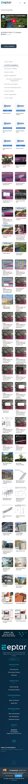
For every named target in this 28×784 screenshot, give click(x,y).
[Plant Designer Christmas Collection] (20, 457)
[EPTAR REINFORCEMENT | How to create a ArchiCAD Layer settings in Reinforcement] (7, 317)
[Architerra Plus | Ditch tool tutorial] (7, 229)
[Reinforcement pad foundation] (20, 107)
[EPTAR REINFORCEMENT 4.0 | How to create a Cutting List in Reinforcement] (7, 282)
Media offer (14, 703)
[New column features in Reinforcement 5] (7, 177)
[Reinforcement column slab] (7, 124)
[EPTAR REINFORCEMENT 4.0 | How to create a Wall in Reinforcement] (20, 264)
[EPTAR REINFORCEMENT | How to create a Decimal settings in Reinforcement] (7, 334)
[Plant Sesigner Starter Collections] (7, 457)
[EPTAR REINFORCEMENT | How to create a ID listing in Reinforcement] (7, 422)
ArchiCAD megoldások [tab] (11, 65)
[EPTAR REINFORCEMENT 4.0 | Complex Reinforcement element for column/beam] (7, 212)
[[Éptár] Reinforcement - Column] (20, 509)
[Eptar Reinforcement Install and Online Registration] (20, 282)
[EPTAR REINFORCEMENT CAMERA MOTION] (7, 299)
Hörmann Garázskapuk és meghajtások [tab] (14, 79)
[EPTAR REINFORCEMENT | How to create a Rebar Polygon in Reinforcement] (20, 299)
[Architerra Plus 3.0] (7, 247)
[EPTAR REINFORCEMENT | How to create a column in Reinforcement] (20, 369)
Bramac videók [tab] (8, 72)
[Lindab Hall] (7, 579)
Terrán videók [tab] (8, 98)
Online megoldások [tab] (10, 94)
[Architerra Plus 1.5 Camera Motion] (20, 247)
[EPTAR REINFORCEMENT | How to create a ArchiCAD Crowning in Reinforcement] (20, 387)
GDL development (14, 716)
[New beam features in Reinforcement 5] (20, 177)
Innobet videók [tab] (9, 91)
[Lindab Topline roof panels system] (20, 579)
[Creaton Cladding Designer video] (20, 527)
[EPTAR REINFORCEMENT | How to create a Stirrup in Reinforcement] (7, 369)
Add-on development (14, 713)
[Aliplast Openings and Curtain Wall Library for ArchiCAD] (7, 474)
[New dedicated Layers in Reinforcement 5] (7, 194)
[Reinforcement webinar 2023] (20, 194)
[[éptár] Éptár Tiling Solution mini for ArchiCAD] (7, 562)
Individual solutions (14, 719)
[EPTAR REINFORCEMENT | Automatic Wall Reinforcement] (20, 439)
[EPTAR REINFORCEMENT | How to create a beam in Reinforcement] (7, 387)
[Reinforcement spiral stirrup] (20, 124)
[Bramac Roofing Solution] (20, 614)
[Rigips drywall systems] (20, 544)
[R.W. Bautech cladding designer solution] (7, 527)
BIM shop (14, 675)
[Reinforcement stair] (7, 107)
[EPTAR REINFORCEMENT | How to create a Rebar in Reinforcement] (7, 352)
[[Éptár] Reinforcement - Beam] (7, 509)
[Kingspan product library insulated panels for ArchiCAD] (7, 544)
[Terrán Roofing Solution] (20, 597)
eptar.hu (7, 632)
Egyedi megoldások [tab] (10, 75)
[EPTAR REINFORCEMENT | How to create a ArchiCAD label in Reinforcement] (20, 404)
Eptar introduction (14, 700)
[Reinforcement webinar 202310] (20, 159)
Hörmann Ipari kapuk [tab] (11, 84)
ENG (20, 2)
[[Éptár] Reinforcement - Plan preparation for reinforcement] (20, 492)
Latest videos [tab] (8, 62)
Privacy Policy (14, 770)
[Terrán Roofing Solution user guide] (7, 614)
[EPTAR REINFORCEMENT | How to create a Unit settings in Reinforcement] (20, 334)
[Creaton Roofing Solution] (7, 597)
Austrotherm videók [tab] (10, 68)
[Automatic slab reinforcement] (7, 404)
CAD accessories (14, 669)
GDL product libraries (14, 672)
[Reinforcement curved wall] (7, 142)
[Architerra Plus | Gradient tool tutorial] (20, 212)
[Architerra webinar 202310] (7, 159)
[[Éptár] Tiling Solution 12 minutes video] (20, 562)
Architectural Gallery (14, 690)
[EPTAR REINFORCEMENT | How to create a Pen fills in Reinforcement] (20, 317)
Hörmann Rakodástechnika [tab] (12, 87)
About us (13, 659)
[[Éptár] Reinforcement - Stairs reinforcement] (20, 474)
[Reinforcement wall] (20, 142)
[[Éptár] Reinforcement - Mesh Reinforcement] (7, 492)
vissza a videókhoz (9, 46)
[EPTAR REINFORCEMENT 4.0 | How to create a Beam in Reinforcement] (7, 264)
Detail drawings (14, 687)
